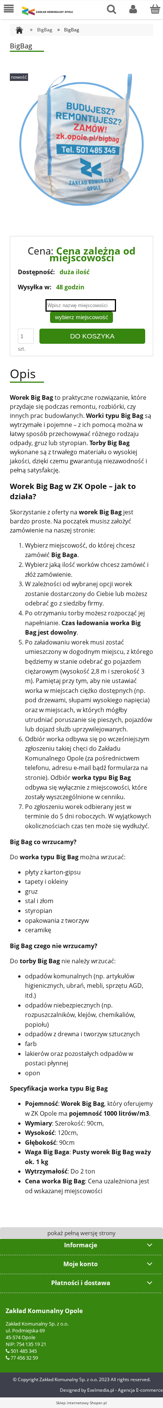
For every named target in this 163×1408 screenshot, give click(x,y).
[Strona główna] (22, 29)
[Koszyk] (155, 9)
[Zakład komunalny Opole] (47, 11)
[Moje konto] (133, 9)
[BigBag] (81, 139)
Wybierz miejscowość (81, 317)
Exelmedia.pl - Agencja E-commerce (125, 1390)
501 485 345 (24, 1350)
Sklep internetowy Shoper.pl (81, 1402)
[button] (9, 9)
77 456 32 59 (24, 1357)
